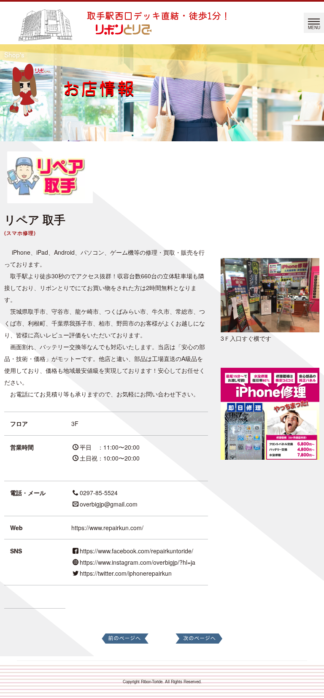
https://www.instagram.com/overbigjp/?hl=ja (137, 562)
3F (74, 423)
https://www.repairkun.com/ (107, 527)
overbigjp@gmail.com (109, 504)
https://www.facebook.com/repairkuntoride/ (136, 551)
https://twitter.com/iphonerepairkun (126, 573)
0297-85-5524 (99, 492)
